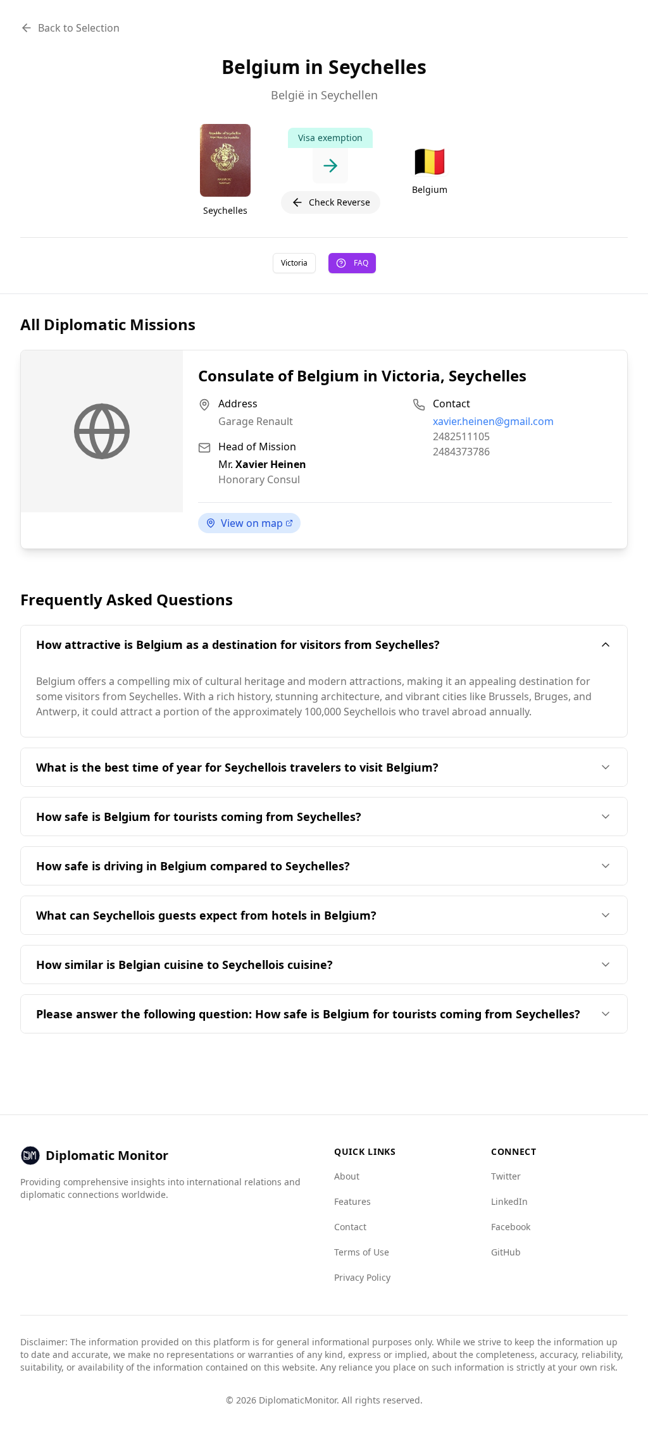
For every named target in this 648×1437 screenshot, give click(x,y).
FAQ (361, 262)
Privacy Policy (362, 1277)
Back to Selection (79, 28)
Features (352, 1201)
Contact (350, 1227)
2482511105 (461, 436)
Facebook (510, 1227)
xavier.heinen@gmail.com (493, 421)
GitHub (506, 1252)
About (346, 1176)
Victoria (294, 262)
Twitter (506, 1176)
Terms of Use (361, 1252)
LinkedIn (509, 1201)
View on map (252, 523)
